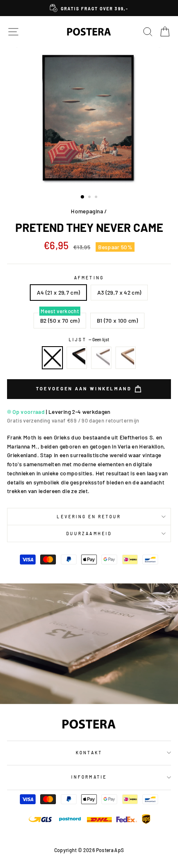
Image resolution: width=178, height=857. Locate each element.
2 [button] (90, 198)
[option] (89, 8)
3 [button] (97, 198)
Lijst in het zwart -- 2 (77, 357)
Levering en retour (89, 516)
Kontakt (89, 752)
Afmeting (88, 277)
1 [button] (83, 197)
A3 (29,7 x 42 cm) (119, 292)
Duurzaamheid (89, 533)
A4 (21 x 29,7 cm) (58, 292)
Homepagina (87, 211)
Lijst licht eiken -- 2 (126, 357)
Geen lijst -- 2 (53, 357)
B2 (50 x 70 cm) (59, 320)
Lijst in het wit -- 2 (101, 357)
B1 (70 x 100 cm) (117, 320)
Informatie (89, 776)
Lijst (89, 339)
